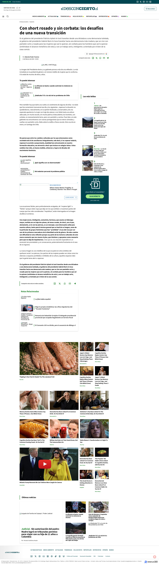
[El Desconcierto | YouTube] (147, 1)
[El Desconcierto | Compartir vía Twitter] (97, 58)
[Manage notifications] (154, 556)
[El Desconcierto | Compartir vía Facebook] (93, 58)
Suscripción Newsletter (85, 556)
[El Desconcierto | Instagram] (144, 2)
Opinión (114, 16)
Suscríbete (94, 196)
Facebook (31, 556)
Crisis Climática (16, 2)
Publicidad (100, 556)
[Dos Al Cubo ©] (151, 563)
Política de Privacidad (72, 556)
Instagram (39, 556)
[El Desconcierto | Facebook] (137, 2)
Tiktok (55, 556)
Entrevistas (103, 16)
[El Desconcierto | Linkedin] (150, 2)
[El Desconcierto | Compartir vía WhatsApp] (100, 58)
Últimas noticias (36, 550)
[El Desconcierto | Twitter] (141, 1)
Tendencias (64, 16)
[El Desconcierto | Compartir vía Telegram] (108, 58)
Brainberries (55, 185)
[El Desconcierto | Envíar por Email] (104, 58)
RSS (95, 556)
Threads (60, 556)
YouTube (44, 556)
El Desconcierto (24, 22)
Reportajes (90, 16)
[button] (150, 9)
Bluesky (64, 556)
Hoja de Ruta (78, 16)
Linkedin (48, 556)
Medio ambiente (38, 16)
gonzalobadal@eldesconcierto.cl (23, 562)
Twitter (36, 556)
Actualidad (52, 16)
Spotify (52, 556)
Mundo (124, 16)
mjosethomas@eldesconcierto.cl (129, 561)
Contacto (107, 556)
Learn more (69, 197)
